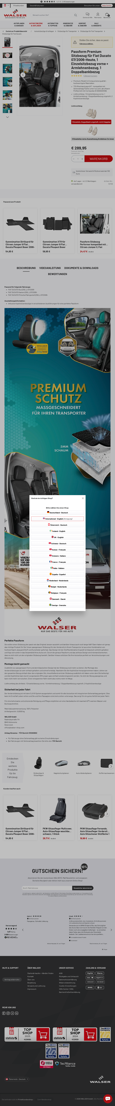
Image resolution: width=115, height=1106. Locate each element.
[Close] (83, 498)
